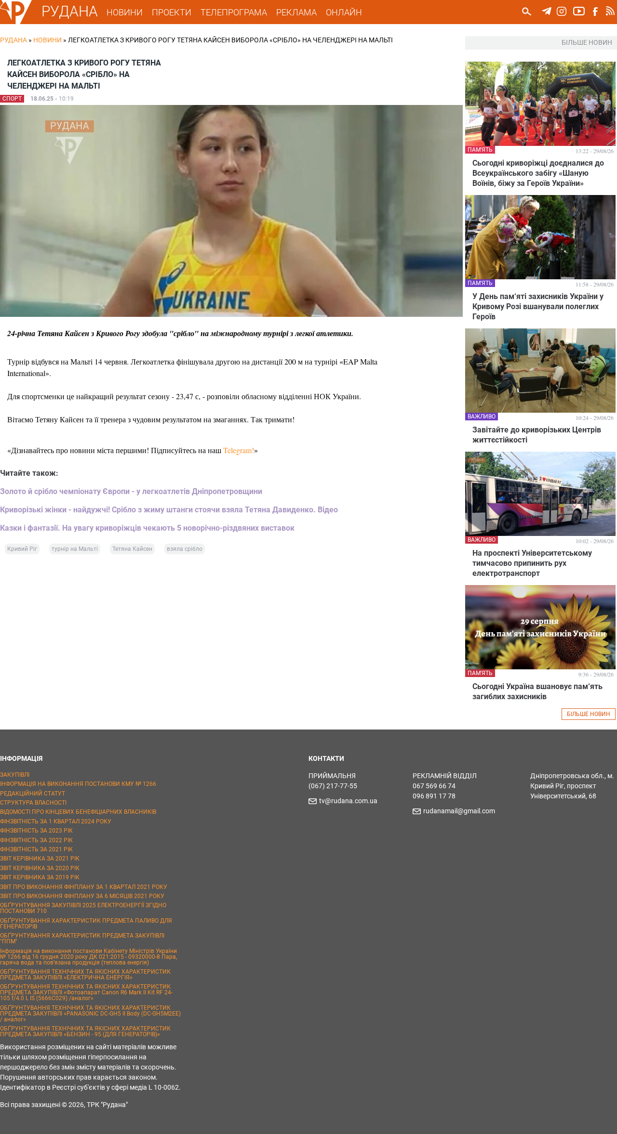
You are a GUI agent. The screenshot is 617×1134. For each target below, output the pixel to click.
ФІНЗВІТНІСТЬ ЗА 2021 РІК (36, 849)
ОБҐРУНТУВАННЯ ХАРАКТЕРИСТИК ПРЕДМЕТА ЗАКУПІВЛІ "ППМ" (82, 938)
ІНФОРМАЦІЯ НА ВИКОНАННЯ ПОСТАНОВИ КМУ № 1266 (78, 784)
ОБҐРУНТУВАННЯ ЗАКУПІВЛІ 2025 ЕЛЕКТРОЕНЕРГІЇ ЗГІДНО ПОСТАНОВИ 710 (83, 908)
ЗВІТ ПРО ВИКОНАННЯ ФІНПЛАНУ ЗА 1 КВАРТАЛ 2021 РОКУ (83, 887)
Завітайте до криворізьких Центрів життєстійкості (536, 434)
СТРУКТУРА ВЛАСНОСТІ (33, 802)
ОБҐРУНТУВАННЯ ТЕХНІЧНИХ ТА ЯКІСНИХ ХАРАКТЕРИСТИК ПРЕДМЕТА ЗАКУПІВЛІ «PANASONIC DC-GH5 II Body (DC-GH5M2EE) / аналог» (90, 1013)
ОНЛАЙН (344, 12)
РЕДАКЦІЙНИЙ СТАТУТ (32, 793)
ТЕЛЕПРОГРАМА (234, 12)
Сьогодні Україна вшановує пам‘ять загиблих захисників (537, 691)
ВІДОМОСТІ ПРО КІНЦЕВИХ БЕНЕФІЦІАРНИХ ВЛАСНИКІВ (78, 811)
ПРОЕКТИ (171, 12)
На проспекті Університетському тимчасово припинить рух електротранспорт (532, 563)
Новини (47, 40)
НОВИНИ (125, 12)
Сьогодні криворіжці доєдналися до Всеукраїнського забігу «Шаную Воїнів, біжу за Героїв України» (538, 173)
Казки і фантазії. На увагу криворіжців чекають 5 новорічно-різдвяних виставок (147, 528)
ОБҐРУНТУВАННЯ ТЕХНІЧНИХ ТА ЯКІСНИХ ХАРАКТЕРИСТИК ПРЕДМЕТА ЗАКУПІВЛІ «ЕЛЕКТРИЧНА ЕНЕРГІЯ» (85, 974)
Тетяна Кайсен (132, 549)
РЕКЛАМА (296, 12)
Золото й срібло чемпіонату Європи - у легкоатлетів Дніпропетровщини (131, 491)
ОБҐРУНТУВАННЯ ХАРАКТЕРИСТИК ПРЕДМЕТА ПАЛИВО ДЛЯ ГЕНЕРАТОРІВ (86, 923)
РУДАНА (69, 11)
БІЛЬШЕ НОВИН (588, 714)
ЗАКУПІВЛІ (14, 774)
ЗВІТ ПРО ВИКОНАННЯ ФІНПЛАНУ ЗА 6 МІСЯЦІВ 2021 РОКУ (82, 896)
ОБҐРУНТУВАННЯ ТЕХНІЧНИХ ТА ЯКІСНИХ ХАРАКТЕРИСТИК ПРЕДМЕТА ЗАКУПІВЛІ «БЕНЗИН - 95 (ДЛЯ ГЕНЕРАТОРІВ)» (85, 1031)
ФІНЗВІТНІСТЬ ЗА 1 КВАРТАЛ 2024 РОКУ (55, 821)
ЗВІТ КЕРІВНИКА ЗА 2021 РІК (40, 858)
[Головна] (16, 22)
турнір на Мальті (75, 549)
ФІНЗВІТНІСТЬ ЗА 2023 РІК (36, 830)
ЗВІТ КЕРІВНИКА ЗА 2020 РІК (40, 868)
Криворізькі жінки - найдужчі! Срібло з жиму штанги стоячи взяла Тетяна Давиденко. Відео (169, 509)
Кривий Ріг (22, 549)
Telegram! (238, 450)
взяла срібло (184, 549)
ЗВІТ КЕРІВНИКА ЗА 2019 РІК (40, 877)
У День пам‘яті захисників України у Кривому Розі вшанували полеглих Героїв (538, 306)
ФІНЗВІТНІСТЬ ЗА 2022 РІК (36, 840)
